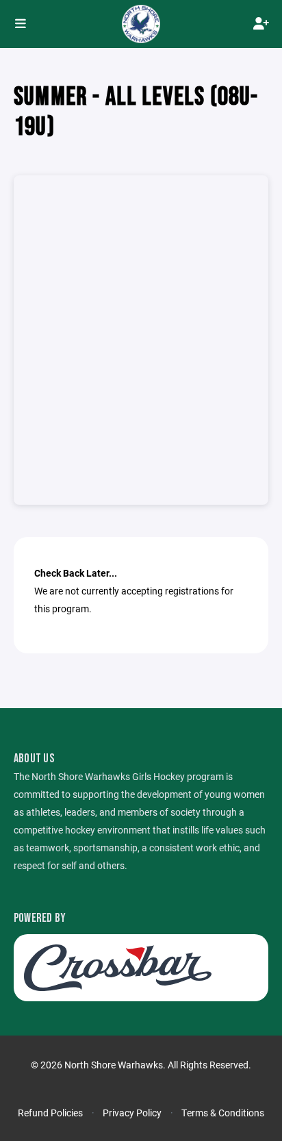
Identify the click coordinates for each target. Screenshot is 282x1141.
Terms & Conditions (222, 1112)
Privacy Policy (132, 1112)
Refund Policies (50, 1112)
